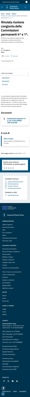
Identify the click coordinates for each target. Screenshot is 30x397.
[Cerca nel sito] (26, 7)
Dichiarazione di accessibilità (10, 361)
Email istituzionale (7, 337)
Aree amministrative (8, 227)
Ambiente (5, 277)
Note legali (5, 364)
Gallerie (4, 314)
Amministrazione (8, 221)
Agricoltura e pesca (7, 288)
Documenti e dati (7, 241)
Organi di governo (7, 224)
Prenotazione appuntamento (10, 349)
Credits (15, 391)
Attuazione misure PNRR (9, 369)
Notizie (14, 14)
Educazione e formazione (9, 249)
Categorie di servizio (9, 245)
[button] (3, 388)
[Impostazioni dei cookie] (3, 394)
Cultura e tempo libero (8, 275)
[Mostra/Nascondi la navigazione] (2, 7)
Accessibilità (22, 391)
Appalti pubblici (6, 285)
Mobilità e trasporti (7, 257)
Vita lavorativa (6, 254)
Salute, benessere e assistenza (11, 252)
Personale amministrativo (9, 238)
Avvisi (4, 298)
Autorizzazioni (6, 283)
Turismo (4, 265)
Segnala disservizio (7, 352)
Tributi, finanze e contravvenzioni (11, 272)
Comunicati (5, 301)
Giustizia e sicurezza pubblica (10, 268)
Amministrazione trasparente (10, 367)
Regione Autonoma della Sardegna (10, 2)
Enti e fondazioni (7, 233)
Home (2, 14)
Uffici (3, 230)
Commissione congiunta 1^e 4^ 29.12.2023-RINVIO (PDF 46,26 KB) (16, 120)
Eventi (4, 312)
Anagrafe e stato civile (8, 262)
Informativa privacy (7, 358)
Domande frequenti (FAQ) (9, 346)
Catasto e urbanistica (8, 260)
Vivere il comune (8, 306)
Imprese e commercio (8, 280)
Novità (8, 14)
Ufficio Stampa (8, 139)
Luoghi (4, 309)
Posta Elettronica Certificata (10, 339)
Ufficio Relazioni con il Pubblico (11, 331)
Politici (4, 235)
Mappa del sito (6, 391)
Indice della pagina (7, 73)
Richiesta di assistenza (8, 354)
